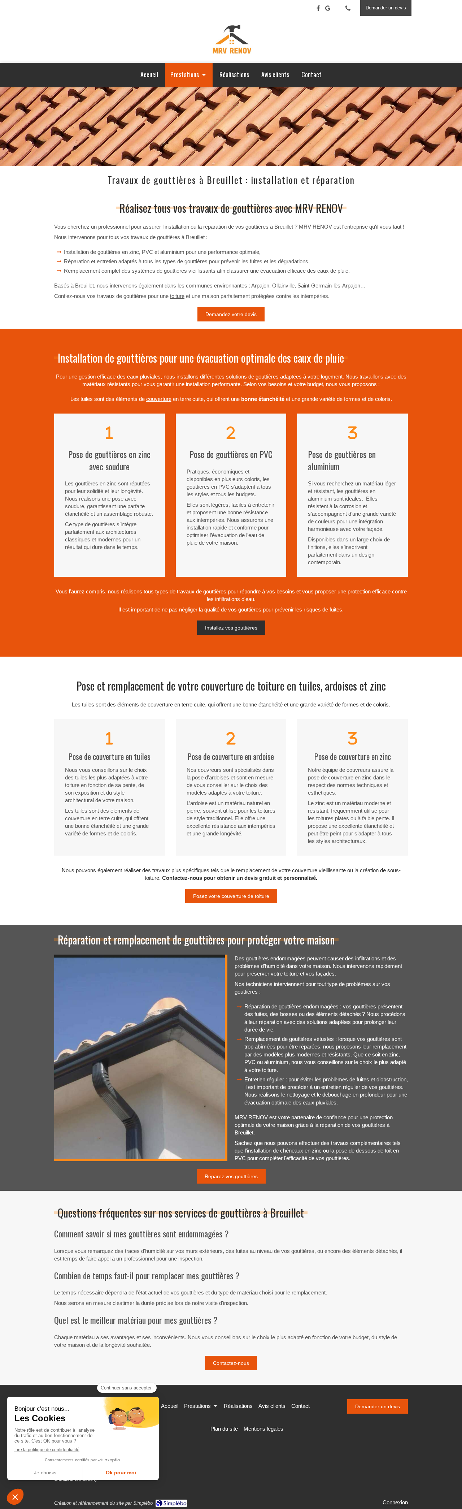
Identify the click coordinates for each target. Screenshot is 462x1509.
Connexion (395, 1502)
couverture (158, 399)
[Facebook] (318, 9)
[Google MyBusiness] (327, 9)
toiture (177, 296)
